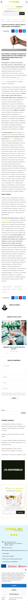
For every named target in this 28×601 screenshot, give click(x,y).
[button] (25, 570)
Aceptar (14, 585)
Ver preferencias (14, 594)
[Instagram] (17, 535)
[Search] (26, 2)
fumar (14, 289)
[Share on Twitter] (16, 31)
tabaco (4, 292)
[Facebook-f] (11, 535)
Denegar (14, 590)
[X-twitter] (14, 535)
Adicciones (15, 19)
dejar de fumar (5, 220)
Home (3, 19)
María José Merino (14, 305)
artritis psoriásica (7, 286)
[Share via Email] (24, 31)
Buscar (3, 410)
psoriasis (11, 139)
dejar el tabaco (6, 289)
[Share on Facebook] (13, 31)
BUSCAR (22, 13)
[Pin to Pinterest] (20, 31)
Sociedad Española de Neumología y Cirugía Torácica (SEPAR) (13, 79)
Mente (8, 19)
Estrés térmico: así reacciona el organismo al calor (14, 454)
